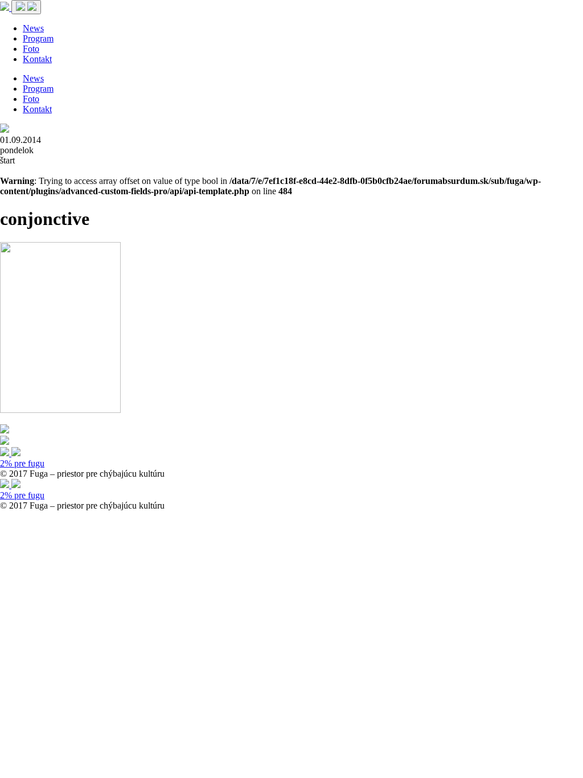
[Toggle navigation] (26, 7)
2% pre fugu (22, 463)
